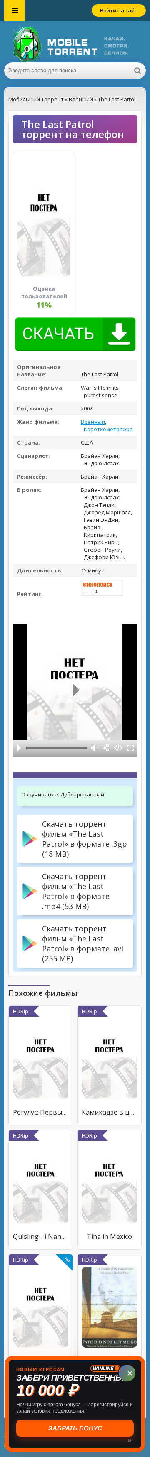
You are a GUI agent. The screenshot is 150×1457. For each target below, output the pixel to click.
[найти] (137, 70)
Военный (93, 421)
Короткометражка (108, 429)
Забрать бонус (75, 1428)
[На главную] (75, 41)
